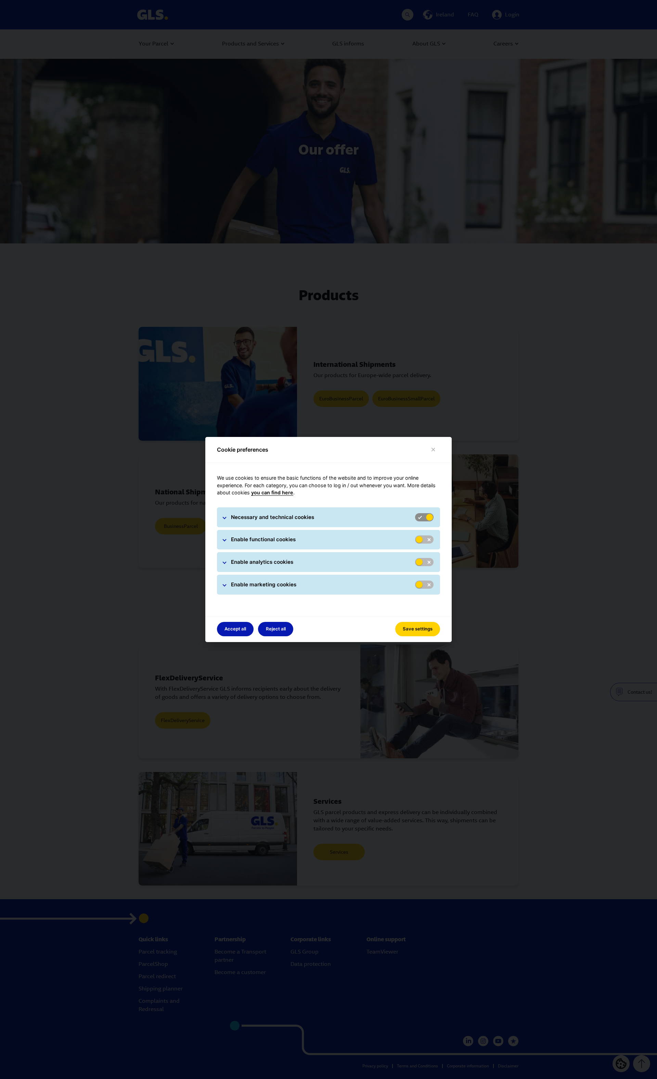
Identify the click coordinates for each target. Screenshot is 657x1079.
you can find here (272, 492)
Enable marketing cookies (263, 584)
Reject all (276, 628)
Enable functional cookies (263, 539)
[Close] (433, 449)
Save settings (418, 628)
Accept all (235, 628)
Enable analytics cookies (262, 562)
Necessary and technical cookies (272, 517)
